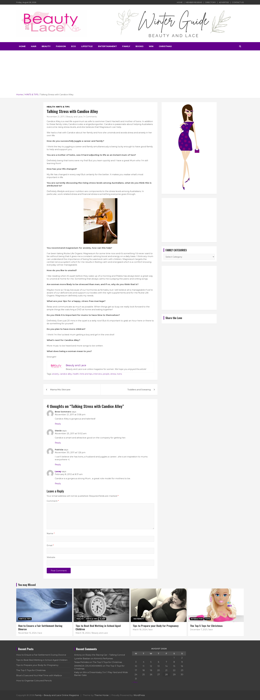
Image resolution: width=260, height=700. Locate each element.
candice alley (66, 374)
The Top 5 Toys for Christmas (206, 626)
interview (97, 374)
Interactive (197, 619)
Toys (207, 619)
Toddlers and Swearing (139, 389)
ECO (73, 46)
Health (51, 107)
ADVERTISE (224, 2)
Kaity (76, 672)
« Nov (135, 682)
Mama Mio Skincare (60, 389)
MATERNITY (139, 619)
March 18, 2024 (83, 633)
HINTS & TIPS (63, 107)
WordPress (139, 695)
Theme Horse (101, 695)
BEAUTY (46, 46)
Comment (53, 501)
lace (40, 633)
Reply (58, 423)
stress (113, 374)
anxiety (55, 374)
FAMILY (126, 46)
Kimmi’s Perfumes (103, 658)
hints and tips (86, 374)
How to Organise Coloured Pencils (34, 680)
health (76, 374)
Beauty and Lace (74, 116)
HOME (180, 2)
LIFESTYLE (87, 46)
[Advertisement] (130, 73)
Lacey (58, 471)
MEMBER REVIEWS (194, 2)
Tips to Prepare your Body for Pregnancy (155, 626)
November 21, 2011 (55, 116)
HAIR (33, 46)
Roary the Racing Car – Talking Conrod (105, 655)
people (106, 374)
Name (51, 533)
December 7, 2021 (198, 629)
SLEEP (102, 619)
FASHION (61, 46)
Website (51, 557)
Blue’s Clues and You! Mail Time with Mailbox (39, 675)
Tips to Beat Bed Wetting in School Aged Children (98, 627)
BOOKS (139, 46)
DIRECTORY (210, 2)
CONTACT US (238, 2)
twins (119, 374)
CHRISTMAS (165, 46)
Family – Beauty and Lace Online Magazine (57, 695)
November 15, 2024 (27, 633)
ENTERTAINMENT (107, 46)
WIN (151, 46)
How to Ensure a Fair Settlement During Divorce (40, 627)
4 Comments (90, 116)
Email (50, 545)
